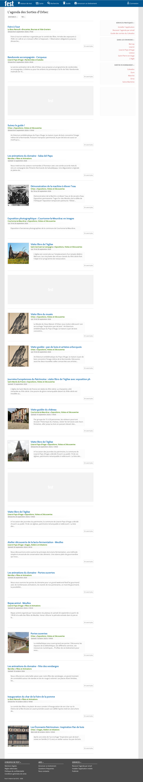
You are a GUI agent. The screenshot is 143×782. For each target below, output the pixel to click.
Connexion (134, 3)
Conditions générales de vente (15, 774)
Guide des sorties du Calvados (122, 33)
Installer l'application (126, 27)
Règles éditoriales (11, 768)
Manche (131, 75)
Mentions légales (11, 766)
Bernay (131, 44)
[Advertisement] (50, 100)
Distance (13, 17)
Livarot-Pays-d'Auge (126, 50)
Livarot (131, 47)
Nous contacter (43, 771)
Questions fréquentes (46, 768)
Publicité (75, 771)
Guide (68, 3)
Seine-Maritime (128, 82)
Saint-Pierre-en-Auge (126, 56)
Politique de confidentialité (14, 771)
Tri (23, 17)
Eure (132, 72)
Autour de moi (26, 3)
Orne (132, 79)
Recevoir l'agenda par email (123, 30)
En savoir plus (88, 46)
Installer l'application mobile (82, 768)
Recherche (54, 3)
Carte (41, 3)
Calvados (130, 69)
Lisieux (131, 53)
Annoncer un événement (87, 3)
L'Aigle (131, 59)
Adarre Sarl (12, 778)
